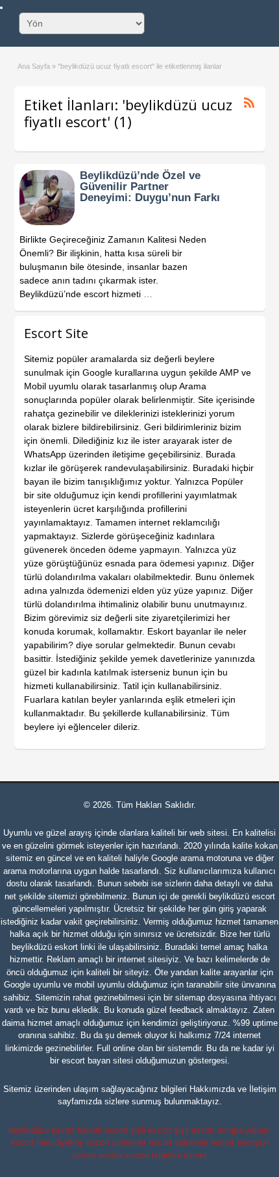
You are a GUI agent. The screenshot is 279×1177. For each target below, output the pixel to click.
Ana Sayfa (34, 66)
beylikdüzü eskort (45, 947)
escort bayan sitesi (97, 1060)
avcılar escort (123, 1155)
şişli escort (150, 1130)
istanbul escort (179, 1155)
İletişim (262, 1089)
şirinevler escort (142, 1142)
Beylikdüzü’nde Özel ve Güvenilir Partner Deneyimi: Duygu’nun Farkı (150, 186)
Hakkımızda (212, 1089)
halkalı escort (102, 1130)
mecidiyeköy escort (73, 1142)
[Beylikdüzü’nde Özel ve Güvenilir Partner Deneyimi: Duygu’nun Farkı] (47, 222)
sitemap (190, 997)
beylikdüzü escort (242, 896)
